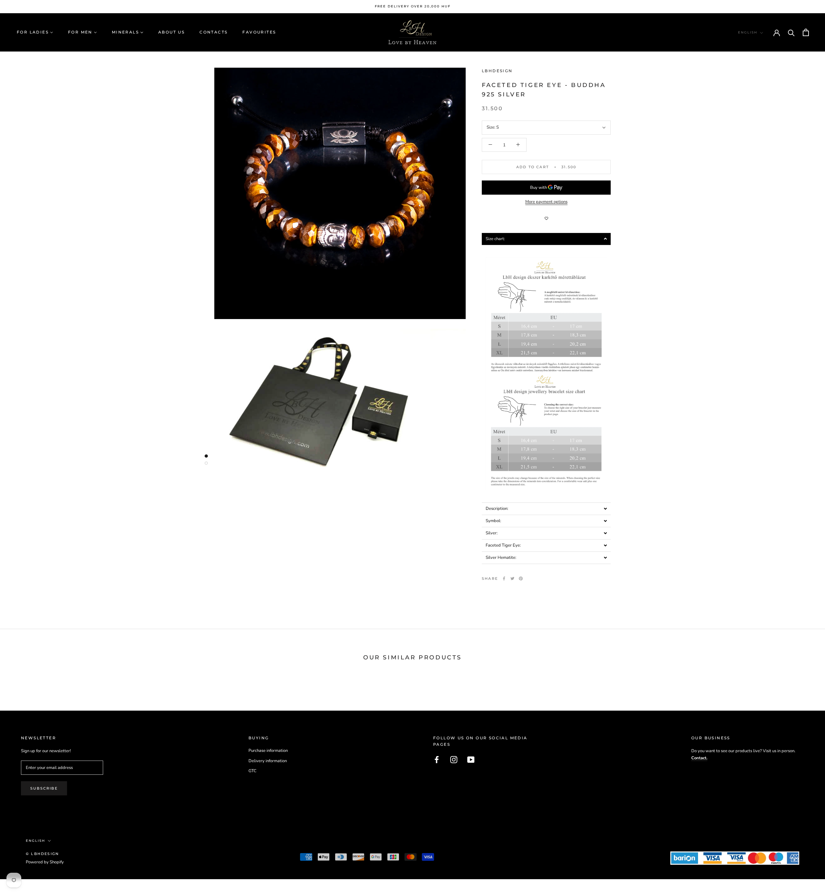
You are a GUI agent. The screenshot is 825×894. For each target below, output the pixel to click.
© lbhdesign (42, 853)
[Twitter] (512, 578)
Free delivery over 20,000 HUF (413, 6)
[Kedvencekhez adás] (546, 218)
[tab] (546, 238)
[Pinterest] (521, 578)
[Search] (791, 32)
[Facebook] (504, 578)
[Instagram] (453, 759)
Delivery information (267, 761)
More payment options (546, 202)
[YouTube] (470, 759)
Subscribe (44, 788)
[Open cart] (806, 32)
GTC (252, 771)
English (747, 32)
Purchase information (268, 750)
